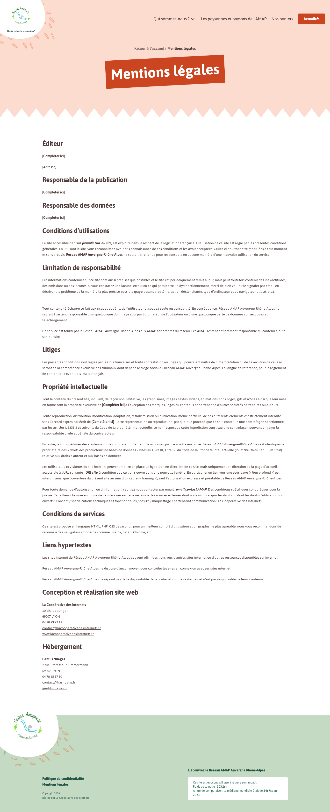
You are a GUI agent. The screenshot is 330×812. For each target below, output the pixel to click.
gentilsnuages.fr (54, 688)
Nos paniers (282, 19)
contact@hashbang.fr (58, 682)
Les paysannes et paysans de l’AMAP (234, 19)
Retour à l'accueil (149, 48)
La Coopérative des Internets (72, 797)
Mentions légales (181, 48)
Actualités (311, 18)
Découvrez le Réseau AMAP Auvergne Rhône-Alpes (226, 770)
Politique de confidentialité (63, 779)
